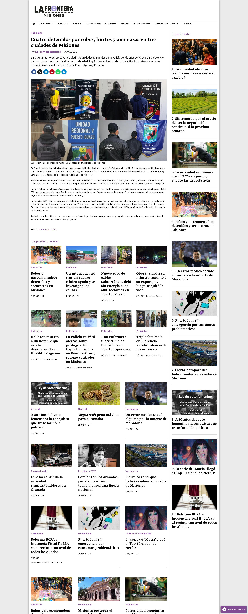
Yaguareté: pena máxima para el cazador (99, 416)
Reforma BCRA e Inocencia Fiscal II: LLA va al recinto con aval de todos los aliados (51, 545)
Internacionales (142, 24)
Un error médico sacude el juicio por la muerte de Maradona (146, 418)
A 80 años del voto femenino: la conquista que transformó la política (50, 420)
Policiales (63, 24)
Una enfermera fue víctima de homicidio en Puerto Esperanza (116, 343)
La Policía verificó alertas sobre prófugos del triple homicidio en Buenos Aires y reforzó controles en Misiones (80, 349)
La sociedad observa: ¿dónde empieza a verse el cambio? (193, 73)
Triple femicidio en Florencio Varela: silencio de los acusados (151, 343)
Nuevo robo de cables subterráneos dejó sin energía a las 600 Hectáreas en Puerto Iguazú (116, 283)
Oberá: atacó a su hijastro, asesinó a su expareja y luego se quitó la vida (151, 281)
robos (54, 229)
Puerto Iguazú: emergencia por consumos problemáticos (98, 543)
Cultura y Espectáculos (167, 24)
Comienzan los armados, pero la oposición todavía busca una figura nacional (98, 483)
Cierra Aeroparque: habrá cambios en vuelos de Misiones (145, 481)
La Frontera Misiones (48, 51)
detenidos (44, 229)
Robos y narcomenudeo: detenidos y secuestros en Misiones (44, 281)
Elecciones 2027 (93, 24)
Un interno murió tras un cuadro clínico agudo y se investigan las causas (80, 281)
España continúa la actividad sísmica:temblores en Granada (48, 483)
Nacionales (110, 24)
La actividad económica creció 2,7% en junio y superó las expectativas (193, 176)
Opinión (187, 24)
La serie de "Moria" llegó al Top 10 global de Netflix (145, 543)
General (125, 24)
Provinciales (46, 24)
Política (76, 24)
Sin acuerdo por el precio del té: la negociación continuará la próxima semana (194, 124)
